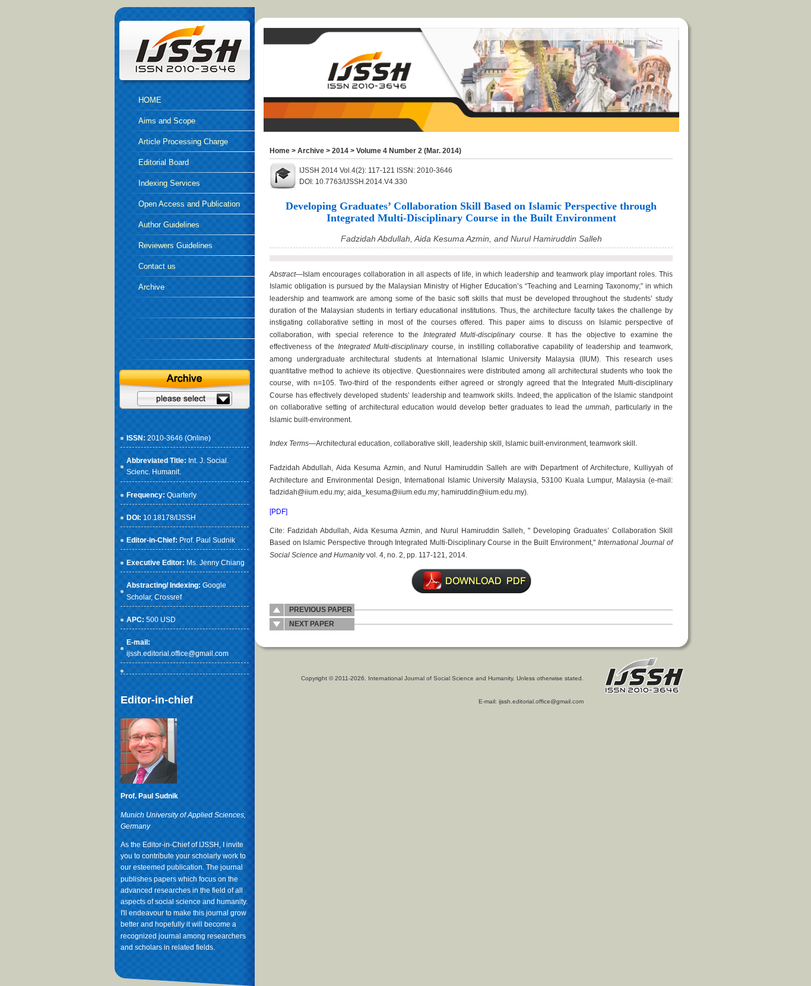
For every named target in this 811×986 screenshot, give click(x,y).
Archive (310, 151)
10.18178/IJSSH (169, 517)
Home (280, 151)
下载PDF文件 (471, 581)
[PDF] (278, 512)
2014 (340, 151)
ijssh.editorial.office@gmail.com (177, 653)
